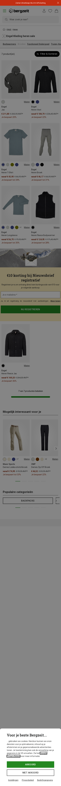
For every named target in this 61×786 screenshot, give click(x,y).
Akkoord (30, 764)
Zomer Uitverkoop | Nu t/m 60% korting (30, 3)
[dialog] (30, 757)
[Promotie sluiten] (58, 3)
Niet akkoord (30, 772)
